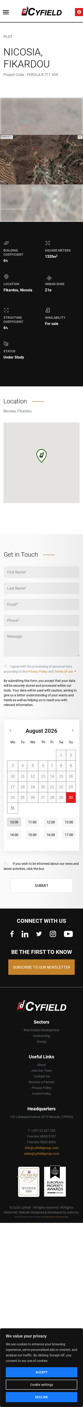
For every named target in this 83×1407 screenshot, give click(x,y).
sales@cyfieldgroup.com (41, 1153)
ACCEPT (42, 1372)
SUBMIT (41, 885)
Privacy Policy (37, 671)
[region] (41, 1367)
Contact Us (42, 1076)
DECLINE (41, 1397)
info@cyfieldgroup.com (41, 1148)
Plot (7, 36)
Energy (42, 1041)
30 (71, 797)
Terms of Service (60, 1217)
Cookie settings (41, 1384)
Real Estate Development (41, 1030)
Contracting (41, 1036)
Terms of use (63, 671)
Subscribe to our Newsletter (41, 967)
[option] (41, 160)
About (41, 1064)
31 (13, 808)
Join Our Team (41, 1070)
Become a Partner (41, 1082)
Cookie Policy (41, 1093)
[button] (41, 456)
